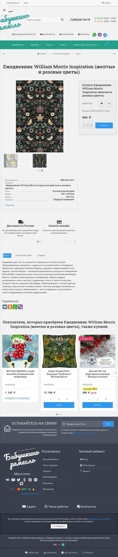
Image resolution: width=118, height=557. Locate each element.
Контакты (84, 34)
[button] (38, 170)
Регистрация (89, 465)
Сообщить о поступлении (17, 397)
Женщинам (48, 488)
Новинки (47, 471)
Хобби (63, 44)
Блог (26, 3)
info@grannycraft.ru (25, 34)
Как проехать (48, 34)
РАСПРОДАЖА (50, 476)
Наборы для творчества (85, 44)
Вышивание (17, 44)
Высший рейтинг (50, 459)
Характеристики (24, 255)
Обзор (7, 255)
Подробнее (9, 205)
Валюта (86, 471)
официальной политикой (84, 433)
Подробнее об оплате (30, 493)
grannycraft (13, 3)
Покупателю (67, 34)
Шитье (49, 44)
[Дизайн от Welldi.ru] (63, 544)
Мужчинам (48, 483)
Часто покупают (50, 465)
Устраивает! (59, 526)
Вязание (35, 44)
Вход (107, 3)
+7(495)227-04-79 (79, 19)
